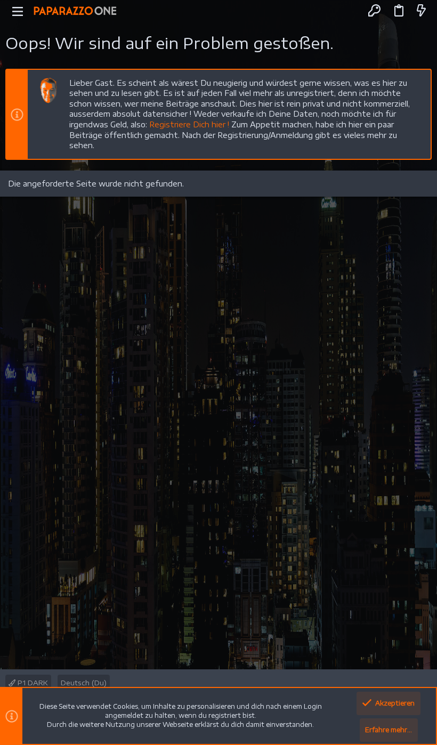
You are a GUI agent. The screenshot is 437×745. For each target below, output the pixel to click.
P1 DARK (31, 682)
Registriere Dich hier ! (189, 124)
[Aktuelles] (421, 11)
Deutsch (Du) (84, 682)
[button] (17, 10)
